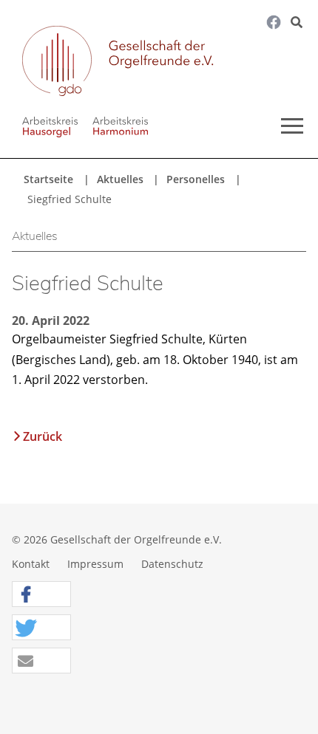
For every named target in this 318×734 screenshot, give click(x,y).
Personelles (195, 179)
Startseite (48, 179)
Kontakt (31, 564)
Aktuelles (120, 179)
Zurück (42, 436)
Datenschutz (172, 564)
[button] (41, 595)
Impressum (95, 564)
